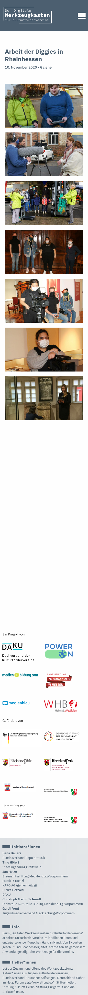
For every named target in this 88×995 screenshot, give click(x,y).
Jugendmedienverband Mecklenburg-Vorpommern (38, 913)
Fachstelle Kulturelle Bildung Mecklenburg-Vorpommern (42, 904)
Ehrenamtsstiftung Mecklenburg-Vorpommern (35, 876)
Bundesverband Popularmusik (23, 858)
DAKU (6, 895)
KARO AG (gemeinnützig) (19, 885)
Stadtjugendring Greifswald (22, 867)
